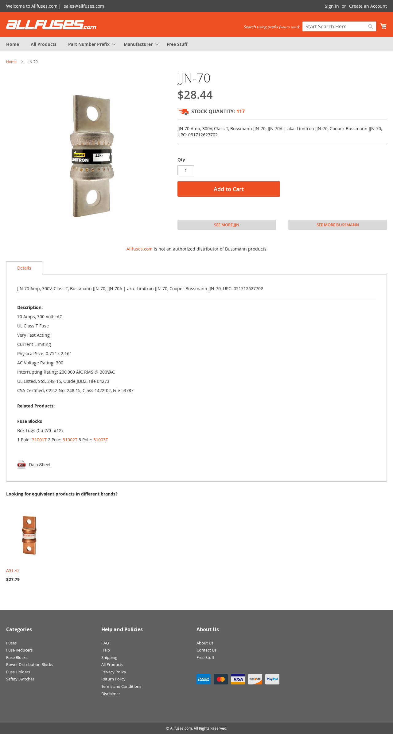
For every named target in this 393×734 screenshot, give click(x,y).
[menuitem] (12, 44)
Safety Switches (20, 679)
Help (105, 650)
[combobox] (339, 26)
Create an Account (368, 6)
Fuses (11, 643)
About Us (204, 643)
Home (11, 61)
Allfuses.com (139, 249)
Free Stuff (205, 657)
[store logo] (51, 24)
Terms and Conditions (121, 686)
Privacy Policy (113, 672)
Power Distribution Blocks (29, 664)
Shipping (109, 657)
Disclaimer (110, 693)
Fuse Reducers (19, 650)
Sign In (332, 6)
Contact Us (206, 650)
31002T (70, 440)
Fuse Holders (18, 672)
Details (24, 268)
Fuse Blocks (16, 657)
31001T (39, 440)
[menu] (196, 44)
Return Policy (113, 679)
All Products (112, 664)
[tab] (24, 268)
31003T (100, 440)
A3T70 (12, 570)
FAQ (105, 643)
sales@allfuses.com (84, 6)
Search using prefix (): (271, 27)
